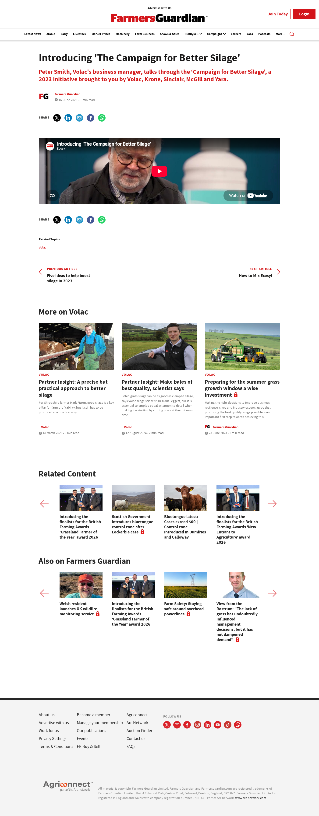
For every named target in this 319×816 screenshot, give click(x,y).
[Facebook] (187, 724)
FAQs (131, 746)
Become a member (93, 715)
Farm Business (145, 34)
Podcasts (264, 34)
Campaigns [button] (215, 34)
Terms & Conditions (56, 746)
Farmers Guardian (67, 94)
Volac (42, 247)
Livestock (79, 34)
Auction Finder (139, 730)
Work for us (49, 730)
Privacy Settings (53, 738)
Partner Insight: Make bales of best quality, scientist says (157, 385)
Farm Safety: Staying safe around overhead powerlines (184, 609)
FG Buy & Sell (88, 746)
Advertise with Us (159, 8)
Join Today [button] (278, 14)
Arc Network (137, 722)
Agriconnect (137, 715)
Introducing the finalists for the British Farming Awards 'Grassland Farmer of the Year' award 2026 (80, 527)
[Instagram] (197, 724)
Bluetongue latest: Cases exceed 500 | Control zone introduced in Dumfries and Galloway (185, 527)
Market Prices (101, 34)
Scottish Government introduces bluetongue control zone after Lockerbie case (132, 524)
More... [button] (280, 34)
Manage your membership (100, 722)
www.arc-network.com (250, 798)
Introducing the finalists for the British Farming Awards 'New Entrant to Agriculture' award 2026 (237, 529)
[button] (292, 34)
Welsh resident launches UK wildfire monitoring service (78, 609)
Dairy (64, 34)
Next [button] (272, 504)
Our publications (91, 730)
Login (304, 14)
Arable (50, 34)
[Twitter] (167, 724)
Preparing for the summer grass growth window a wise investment (242, 388)
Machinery (123, 34)
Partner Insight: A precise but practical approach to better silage (73, 388)
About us (47, 715)
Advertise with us (54, 722)
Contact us (136, 738)
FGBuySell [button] (192, 34)
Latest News (32, 34)
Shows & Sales (169, 34)
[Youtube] (217, 724)
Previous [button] (44, 504)
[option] (81, 512)
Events (83, 738)
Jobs (250, 34)
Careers (236, 34)
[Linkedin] (207, 724)
